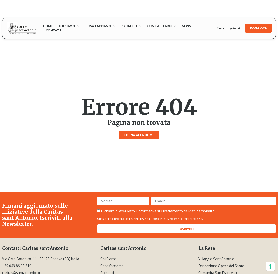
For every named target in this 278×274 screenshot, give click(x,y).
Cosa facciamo (98, 26)
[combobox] (227, 28)
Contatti (54, 30)
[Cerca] (239, 28)
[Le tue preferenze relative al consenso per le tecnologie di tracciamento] (270, 266)
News (186, 26)
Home (48, 26)
